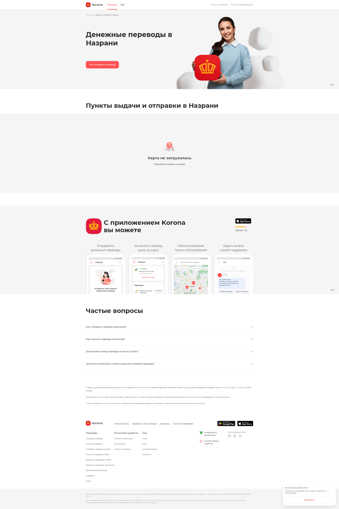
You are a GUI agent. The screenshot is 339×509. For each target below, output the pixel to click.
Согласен (309, 500)
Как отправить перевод (102, 64)
